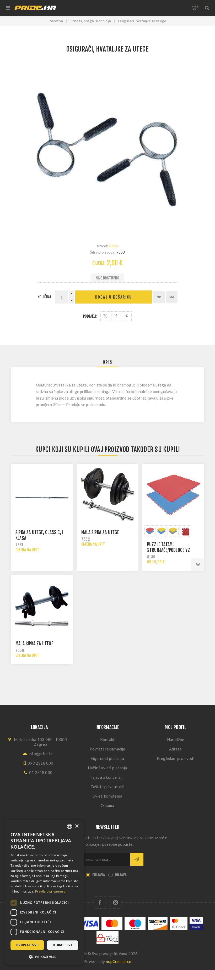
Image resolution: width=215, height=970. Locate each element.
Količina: (44, 296)
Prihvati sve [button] (27, 945)
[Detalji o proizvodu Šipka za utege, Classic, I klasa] (42, 494)
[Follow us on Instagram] (115, 902)
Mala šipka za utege (100, 532)
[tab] (108, 362)
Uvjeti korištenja (107, 796)
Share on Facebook (116, 316)
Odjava (121, 874)
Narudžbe (175, 739)
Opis (107, 362)
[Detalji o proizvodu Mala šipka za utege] (107, 494)
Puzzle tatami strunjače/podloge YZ (168, 547)
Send (136, 859)
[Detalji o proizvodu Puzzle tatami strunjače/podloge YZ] (173, 494)
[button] (44, 957)
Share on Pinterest (127, 316)
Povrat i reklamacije (107, 749)
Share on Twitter (105, 316)
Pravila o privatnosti (50, 891)
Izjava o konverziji (107, 777)
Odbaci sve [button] (63, 945)
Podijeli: (90, 316)
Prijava (98, 874)
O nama (107, 805)
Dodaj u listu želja (159, 297)
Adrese (175, 749)
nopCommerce (118, 961)
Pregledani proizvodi (175, 758)
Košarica (197, 5)
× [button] (77, 826)
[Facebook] (100, 902)
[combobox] (69, 826)
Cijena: (98, 263)
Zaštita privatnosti (107, 786)
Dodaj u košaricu (113, 297)
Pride (113, 246)
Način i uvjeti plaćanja (107, 767)
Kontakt (107, 739)
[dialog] (44, 892)
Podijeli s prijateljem (172, 297)
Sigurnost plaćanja (107, 758)
